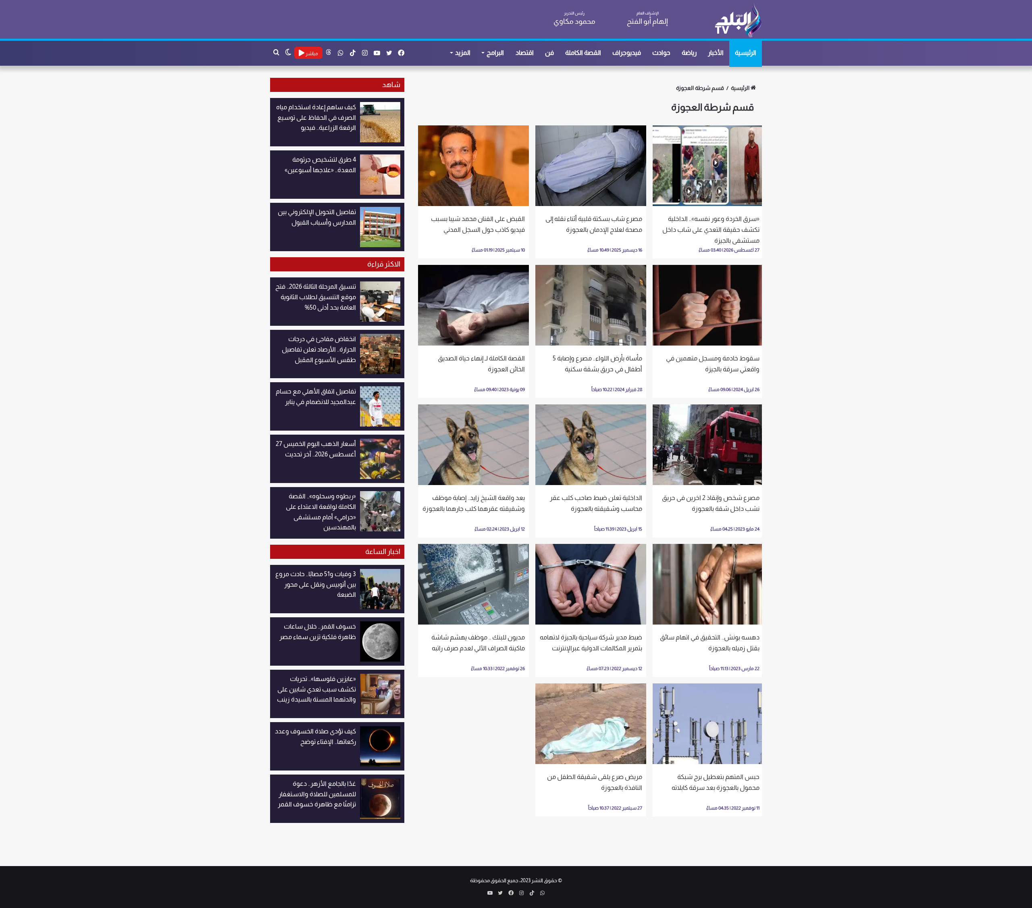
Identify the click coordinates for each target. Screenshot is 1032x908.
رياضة (689, 52)
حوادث (661, 52)
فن (549, 52)
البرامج (495, 52)
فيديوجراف (626, 52)
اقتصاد (525, 52)
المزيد (462, 52)
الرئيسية (745, 52)
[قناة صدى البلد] (738, 20)
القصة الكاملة (583, 52)
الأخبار (716, 52)
